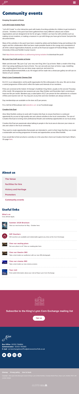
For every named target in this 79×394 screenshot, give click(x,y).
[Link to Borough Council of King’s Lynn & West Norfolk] (39, 385)
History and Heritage (15, 190)
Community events (14, 200)
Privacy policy (15, 372)
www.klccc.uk (31, 105)
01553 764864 (17, 344)
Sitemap (5, 372)
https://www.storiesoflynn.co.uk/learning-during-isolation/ (26, 54)
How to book (26, 372)
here (10, 139)
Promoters (10, 195)
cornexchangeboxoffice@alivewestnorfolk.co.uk (26, 349)
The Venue (10, 179)
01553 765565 (20, 347)
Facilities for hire (13, 184)
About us (8, 172)
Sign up (39, 318)
